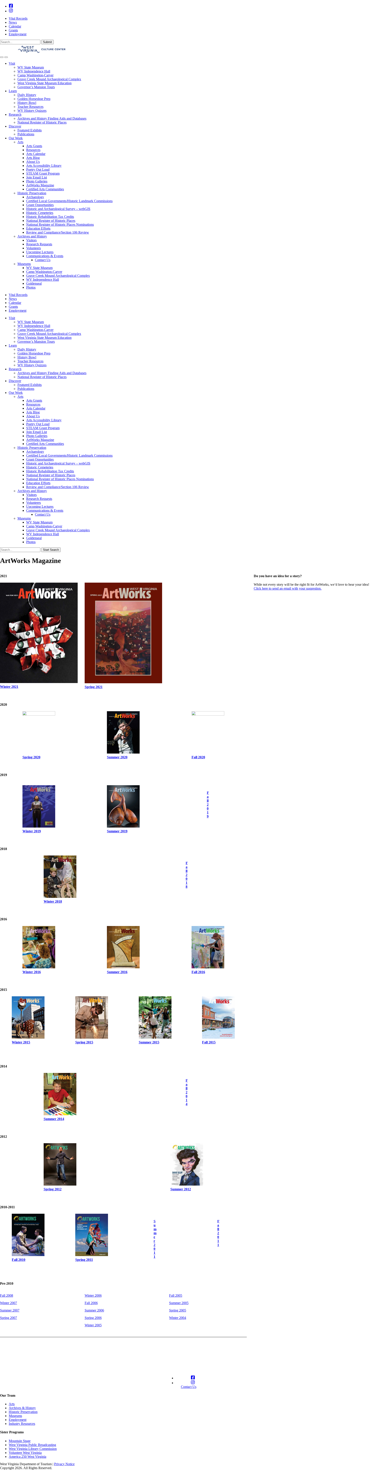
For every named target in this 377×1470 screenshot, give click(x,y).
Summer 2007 (9, 1310)
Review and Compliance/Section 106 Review (57, 232)
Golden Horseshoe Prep (33, 99)
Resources (33, 150)
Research (15, 114)
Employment (17, 34)
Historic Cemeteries (39, 213)
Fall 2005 (175, 1295)
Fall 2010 (18, 1260)
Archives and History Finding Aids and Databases (51, 118)
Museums (24, 264)
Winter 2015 (21, 1042)
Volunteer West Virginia (25, 1453)
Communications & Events (44, 256)
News (13, 22)
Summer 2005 (178, 1303)
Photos (31, 287)
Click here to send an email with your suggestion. (288, 588)
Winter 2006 (93, 1295)
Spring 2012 (53, 1189)
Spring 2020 (31, 757)
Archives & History (22, 1408)
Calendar (15, 26)
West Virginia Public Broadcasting (32, 1445)
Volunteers (33, 248)
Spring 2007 (8, 1318)
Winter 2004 (177, 1318)
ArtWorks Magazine (40, 185)
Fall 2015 (209, 1042)
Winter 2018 (53, 901)
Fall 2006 (91, 1303)
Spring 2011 (84, 1260)
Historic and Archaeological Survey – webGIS (58, 209)
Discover (15, 126)
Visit (12, 63)
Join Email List (36, 177)
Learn (13, 91)
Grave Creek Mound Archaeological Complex (49, 79)
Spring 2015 (84, 1042)
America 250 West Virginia (27, 1456)
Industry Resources (22, 1423)
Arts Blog (33, 158)
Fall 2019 (208, 804)
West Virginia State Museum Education (44, 83)
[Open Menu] (6, 57)
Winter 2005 (93, 1325)
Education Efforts (38, 228)
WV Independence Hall (33, 71)
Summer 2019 (117, 831)
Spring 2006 (93, 1318)
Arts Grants (34, 146)
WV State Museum (30, 67)
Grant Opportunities (40, 205)
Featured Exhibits (29, 130)
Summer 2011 (155, 1238)
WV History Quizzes (31, 110)
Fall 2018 (187, 874)
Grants (13, 30)
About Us (33, 162)
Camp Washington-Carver (35, 75)
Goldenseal (34, 283)
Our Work (16, 138)
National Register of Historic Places (42, 122)
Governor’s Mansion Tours (36, 87)
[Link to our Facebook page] (11, 6)
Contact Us (42, 260)
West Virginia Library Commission (33, 1449)
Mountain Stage (20, 1441)
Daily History (26, 95)
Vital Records (18, 18)
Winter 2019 (31, 831)
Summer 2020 (117, 757)
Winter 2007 (8, 1303)
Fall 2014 (187, 1092)
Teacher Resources (30, 106)
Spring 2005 (177, 1310)
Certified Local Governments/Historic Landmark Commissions (69, 201)
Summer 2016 (117, 972)
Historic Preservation (31, 193)
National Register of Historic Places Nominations (60, 224)
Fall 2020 (198, 757)
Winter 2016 (31, 972)
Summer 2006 (94, 1310)
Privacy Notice (64, 1464)
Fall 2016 (198, 972)
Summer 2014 (54, 1119)
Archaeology (35, 197)
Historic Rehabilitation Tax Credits (50, 217)
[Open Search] (1, 57)
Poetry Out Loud (38, 169)
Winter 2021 (9, 687)
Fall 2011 (218, 1233)
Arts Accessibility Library (44, 165)
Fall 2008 (6, 1295)
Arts (20, 142)
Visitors (31, 240)
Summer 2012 (180, 1189)
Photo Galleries (36, 181)
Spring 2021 (94, 687)
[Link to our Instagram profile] (11, 11)
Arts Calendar (35, 154)
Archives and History (32, 236)
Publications (25, 134)
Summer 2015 (149, 1042)
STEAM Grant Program (43, 173)
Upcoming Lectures (39, 252)
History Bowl (26, 103)
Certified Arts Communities (45, 189)
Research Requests (39, 244)
